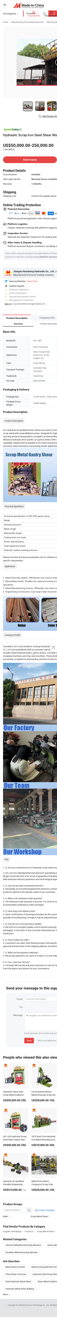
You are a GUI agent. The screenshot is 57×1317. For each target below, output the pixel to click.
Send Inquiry (30, 159)
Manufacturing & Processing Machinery (27, 22)
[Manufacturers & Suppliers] (28, 5)
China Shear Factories (15, 1274)
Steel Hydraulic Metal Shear (18, 1281)
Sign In (8, 303)
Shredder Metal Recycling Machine (21, 1252)
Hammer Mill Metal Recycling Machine (23, 1245)
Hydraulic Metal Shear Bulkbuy (19, 1288)
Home (5, 22)
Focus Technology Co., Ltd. (38, 1305)
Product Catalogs (45, 1210)
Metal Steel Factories (15, 1266)
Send (29, 1040)
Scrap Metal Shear (39, 1216)
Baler (5, 1216)
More (5, 1294)
